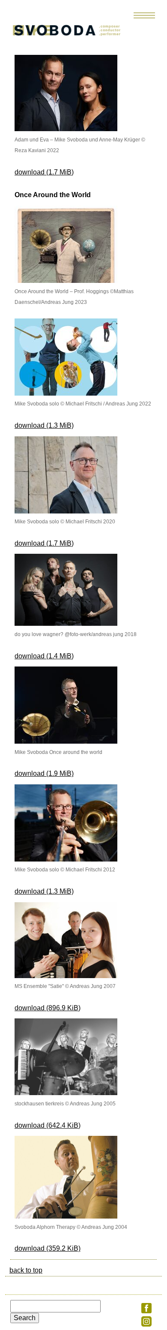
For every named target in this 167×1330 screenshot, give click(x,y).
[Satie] (66, 975)
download (44, 172)
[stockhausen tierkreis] (66, 1092)
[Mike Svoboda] (74, 36)
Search (25, 1317)
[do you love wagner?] (66, 623)
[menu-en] (144, 18)
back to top (25, 1270)
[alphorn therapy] (66, 1216)
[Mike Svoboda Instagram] (146, 1324)
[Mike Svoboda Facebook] (146, 1311)
